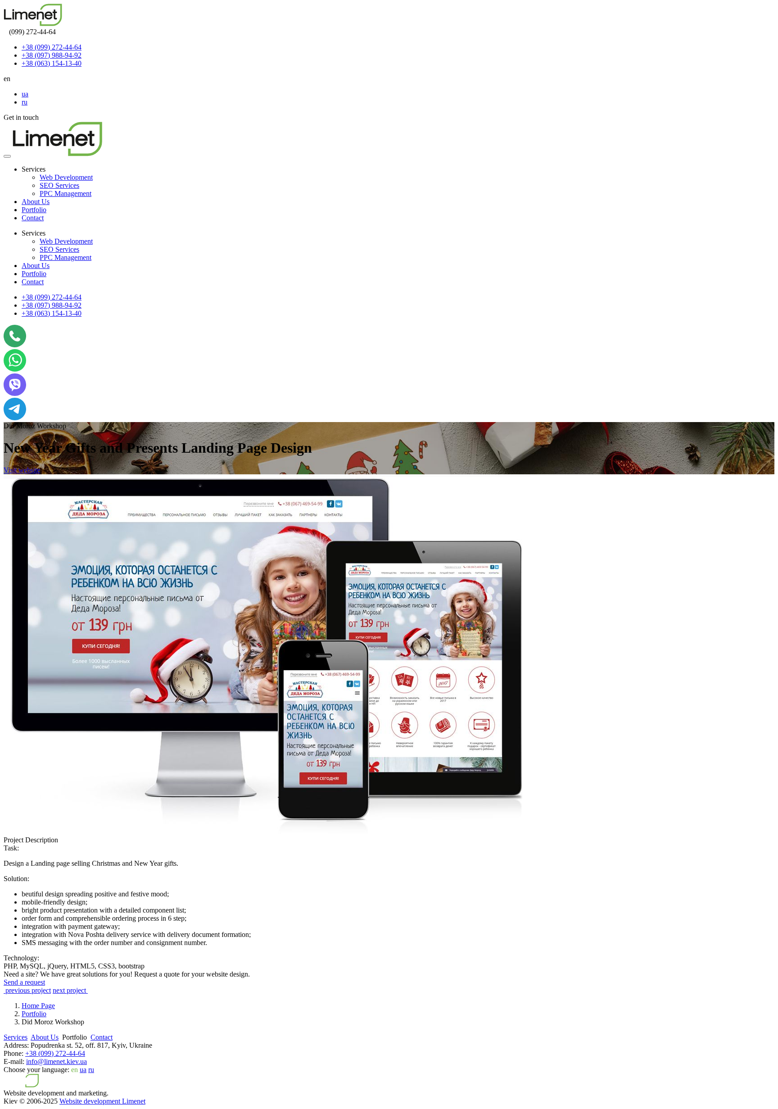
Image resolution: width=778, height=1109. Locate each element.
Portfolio (34, 210)
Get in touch (21, 117)
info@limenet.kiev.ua (56, 1061)
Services (15, 1037)
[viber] (15, 393)
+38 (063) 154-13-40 (51, 63)
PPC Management (65, 193)
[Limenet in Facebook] (119, 1037)
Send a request (24, 982)
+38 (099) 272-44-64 (51, 47)
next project (70, 990)
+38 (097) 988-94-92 (51, 55)
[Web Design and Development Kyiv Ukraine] (33, 23)
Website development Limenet (102, 1101)
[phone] (15, 345)
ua (25, 94)
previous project (27, 990)
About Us (36, 201)
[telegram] (15, 418)
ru (24, 102)
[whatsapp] (15, 369)
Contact (33, 218)
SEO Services (59, 185)
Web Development (66, 177)
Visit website (22, 470)
